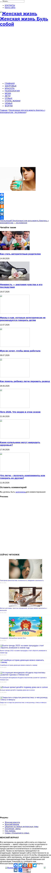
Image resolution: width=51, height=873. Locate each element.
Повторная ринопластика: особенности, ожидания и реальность (22, 580)
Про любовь (10, 831)
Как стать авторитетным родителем (20, 254)
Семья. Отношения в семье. (17, 833)
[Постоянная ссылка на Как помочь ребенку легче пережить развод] (15, 377)
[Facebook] (25, 195)
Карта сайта (10, 8)
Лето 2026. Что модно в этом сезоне (20, 412)
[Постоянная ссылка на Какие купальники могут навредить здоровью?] (15, 438)
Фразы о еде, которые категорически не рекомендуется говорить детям (23, 318)
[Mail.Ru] (25, 202)
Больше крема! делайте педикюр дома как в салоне (17, 690)
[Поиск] (1, 1)
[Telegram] (25, 210)
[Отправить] (25, 218)
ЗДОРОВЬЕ (10, 86)
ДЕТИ (7, 96)
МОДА (8, 93)
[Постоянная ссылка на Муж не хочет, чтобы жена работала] (15, 346)
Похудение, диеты (13, 829)
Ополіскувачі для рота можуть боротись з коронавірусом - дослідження (22, 111)
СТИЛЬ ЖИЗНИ (12, 101)
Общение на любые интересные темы (21, 827)
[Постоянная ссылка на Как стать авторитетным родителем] (15, 249)
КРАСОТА (9, 88)
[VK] (25, 214)
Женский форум (12, 824)
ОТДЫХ (8, 98)
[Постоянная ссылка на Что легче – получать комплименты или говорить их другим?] (15, 471)
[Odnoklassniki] (25, 206)
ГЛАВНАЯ (10, 83)
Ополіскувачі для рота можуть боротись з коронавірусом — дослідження (24, 222)
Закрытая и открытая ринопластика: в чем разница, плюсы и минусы (23, 702)
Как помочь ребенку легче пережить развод (25, 381)
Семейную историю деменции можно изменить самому (18, 665)
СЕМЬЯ (8, 103)
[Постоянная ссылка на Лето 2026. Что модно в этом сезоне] (15, 407)
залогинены (20, 492)
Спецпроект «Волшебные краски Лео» (13, 638)
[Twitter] (25, 199)
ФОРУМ (9, 106)
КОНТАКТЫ (10, 5)
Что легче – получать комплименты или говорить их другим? (22, 476)
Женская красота (12, 822)
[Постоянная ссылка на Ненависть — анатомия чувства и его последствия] (15, 280)
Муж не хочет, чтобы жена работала (20, 351)
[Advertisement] (25, 54)
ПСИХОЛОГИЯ (12, 91)
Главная (3, 110)
